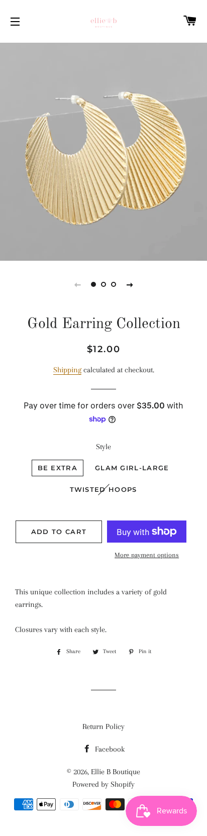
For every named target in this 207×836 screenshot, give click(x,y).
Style (103, 446)
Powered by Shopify (103, 784)
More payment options (147, 555)
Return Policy (103, 726)
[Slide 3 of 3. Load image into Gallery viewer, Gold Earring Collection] (114, 284)
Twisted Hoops (103, 489)
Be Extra (57, 468)
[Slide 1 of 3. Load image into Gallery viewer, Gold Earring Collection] (93, 284)
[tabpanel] (103, 150)
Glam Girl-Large (132, 468)
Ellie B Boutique (115, 771)
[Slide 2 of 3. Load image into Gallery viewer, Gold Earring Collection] (103, 284)
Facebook (109, 749)
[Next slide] (130, 284)
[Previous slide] (77, 284)
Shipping (67, 369)
